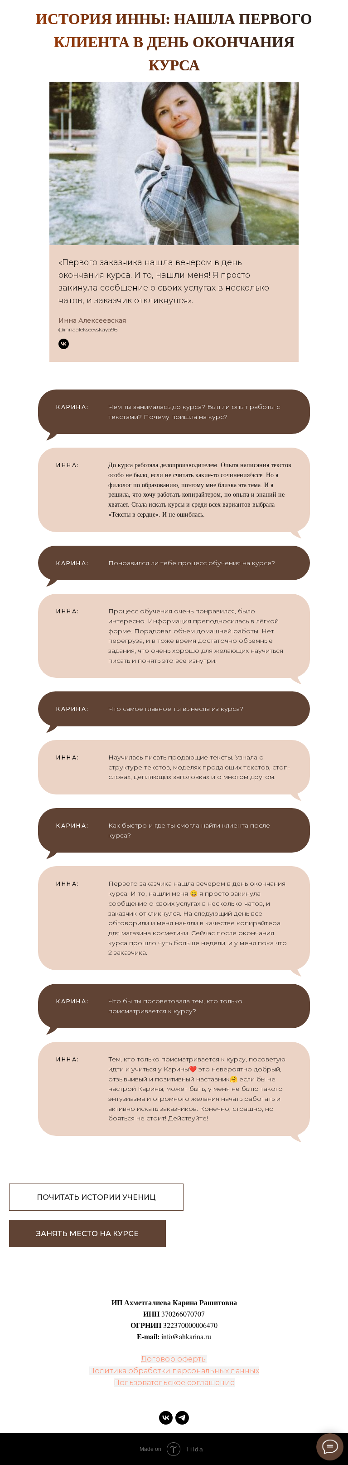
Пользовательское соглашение (174, 1382)
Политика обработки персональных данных (174, 1370)
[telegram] (182, 1418)
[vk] (166, 1418)
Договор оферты (174, 1359)
